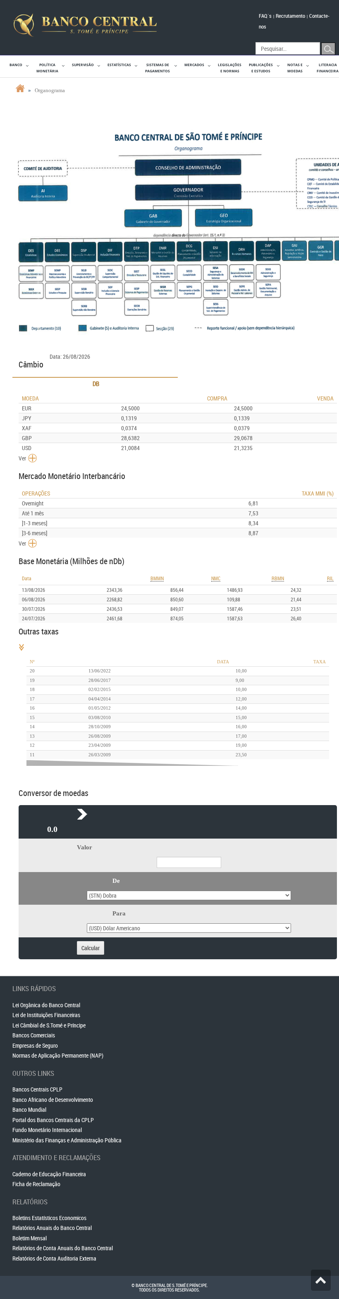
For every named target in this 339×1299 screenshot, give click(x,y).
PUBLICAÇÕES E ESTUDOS (261, 67)
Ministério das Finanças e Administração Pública (67, 1140)
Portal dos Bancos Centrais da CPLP (53, 1120)
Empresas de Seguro (35, 1045)
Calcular (90, 948)
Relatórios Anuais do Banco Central (52, 1228)
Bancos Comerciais (33, 1035)
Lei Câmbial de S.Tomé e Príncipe (49, 1025)
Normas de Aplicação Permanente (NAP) (57, 1055)
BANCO (16, 64)
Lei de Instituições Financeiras (46, 1015)
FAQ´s (265, 15)
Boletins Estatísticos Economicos (49, 1218)
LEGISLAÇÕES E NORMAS (229, 67)
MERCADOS (194, 64)
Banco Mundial (29, 1109)
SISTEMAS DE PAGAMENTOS (157, 67)
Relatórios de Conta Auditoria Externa (54, 1258)
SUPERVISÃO (83, 64)
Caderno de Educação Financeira (49, 1174)
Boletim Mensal (29, 1238)
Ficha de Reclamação (36, 1184)
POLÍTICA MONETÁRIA (47, 67)
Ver (22, 458)
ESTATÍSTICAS (119, 64)
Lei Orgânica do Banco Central (46, 1005)
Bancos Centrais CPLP (37, 1089)
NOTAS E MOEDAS (295, 67)
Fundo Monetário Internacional (47, 1130)
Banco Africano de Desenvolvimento (52, 1100)
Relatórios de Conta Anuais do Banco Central (62, 1248)
